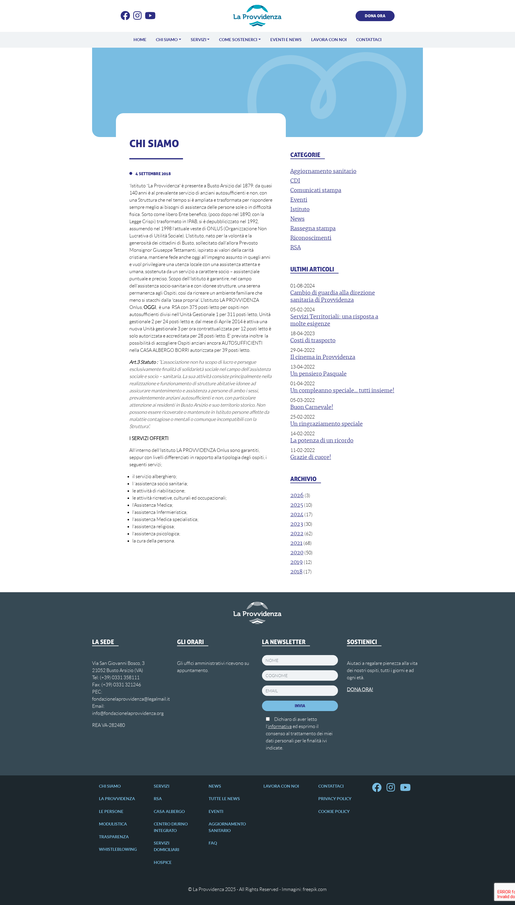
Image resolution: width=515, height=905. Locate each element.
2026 (297, 495)
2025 (296, 505)
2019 (296, 562)
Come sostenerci (238, 39)
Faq (213, 843)
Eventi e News (286, 39)
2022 (296, 534)
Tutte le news (224, 798)
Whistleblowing (118, 849)
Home (140, 39)
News (215, 786)
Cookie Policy (334, 811)
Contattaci (368, 39)
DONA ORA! (360, 689)
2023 (296, 524)
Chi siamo (167, 39)
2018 (296, 572)
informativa (280, 726)
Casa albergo (169, 811)
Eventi (216, 811)
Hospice (163, 862)
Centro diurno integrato (171, 827)
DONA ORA (375, 15)
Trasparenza (114, 836)
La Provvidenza (117, 798)
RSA (158, 798)
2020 (296, 553)
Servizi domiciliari (166, 846)
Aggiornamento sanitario (227, 827)
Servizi (198, 39)
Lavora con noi (329, 39)
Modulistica (113, 824)
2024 (296, 514)
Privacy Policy (334, 798)
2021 (296, 543)
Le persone (111, 811)
